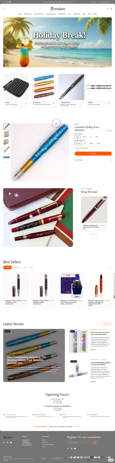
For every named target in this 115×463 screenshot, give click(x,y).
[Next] (66, 155)
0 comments (21, 353)
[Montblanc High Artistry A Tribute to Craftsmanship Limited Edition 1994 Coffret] (99, 285)
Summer (84, 136)
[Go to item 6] (6, 164)
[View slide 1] (92, 234)
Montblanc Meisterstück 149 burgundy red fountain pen (91, 227)
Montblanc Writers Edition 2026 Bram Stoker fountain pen (13, 302)
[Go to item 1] (6, 134)
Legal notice (17, 458)
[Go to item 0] (6, 126)
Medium (91, 143)
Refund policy (11, 458)
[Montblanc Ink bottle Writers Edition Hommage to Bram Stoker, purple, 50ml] (71, 285)
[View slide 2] (93, 234)
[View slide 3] (95, 234)
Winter (96, 136)
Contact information (23, 458)
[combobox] (94, 2)
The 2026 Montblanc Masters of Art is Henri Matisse (101, 364)
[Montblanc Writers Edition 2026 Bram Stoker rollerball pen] (44, 285)
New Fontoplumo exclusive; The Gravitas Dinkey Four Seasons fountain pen (26, 360)
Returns (44, 446)
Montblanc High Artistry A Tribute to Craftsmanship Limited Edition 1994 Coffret (96, 303)
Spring (77, 136)
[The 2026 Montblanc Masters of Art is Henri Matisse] (78, 370)
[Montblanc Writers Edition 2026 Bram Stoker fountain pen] (16, 285)
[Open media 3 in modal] (40, 152)
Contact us (45, 442)
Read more (10, 377)
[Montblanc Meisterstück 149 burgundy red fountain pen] (94, 209)
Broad (98, 143)
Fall (91, 136)
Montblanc (73, 361)
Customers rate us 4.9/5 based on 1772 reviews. (61, 426)
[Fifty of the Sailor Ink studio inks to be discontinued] (78, 341)
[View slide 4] (97, 234)
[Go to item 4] (6, 149)
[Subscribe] (94, 442)
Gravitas (77, 124)
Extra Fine (78, 143)
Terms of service (31, 458)
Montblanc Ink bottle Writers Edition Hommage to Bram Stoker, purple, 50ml (69, 302)
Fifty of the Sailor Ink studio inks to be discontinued (100, 333)
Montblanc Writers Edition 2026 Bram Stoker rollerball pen (41, 302)
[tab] (7, 267)
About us (44, 440)
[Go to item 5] (6, 157)
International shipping (48, 444)
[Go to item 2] (6, 142)
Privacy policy (5, 458)
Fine (85, 143)
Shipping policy (6, 460)
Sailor (72, 331)
